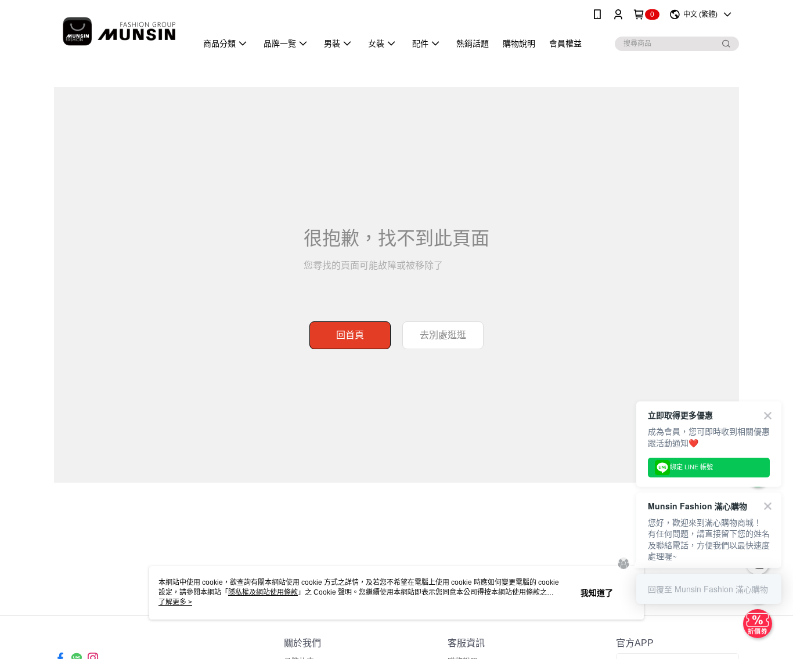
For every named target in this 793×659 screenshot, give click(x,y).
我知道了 (597, 593)
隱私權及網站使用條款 (263, 592)
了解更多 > (175, 602)
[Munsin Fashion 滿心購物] (118, 30)
